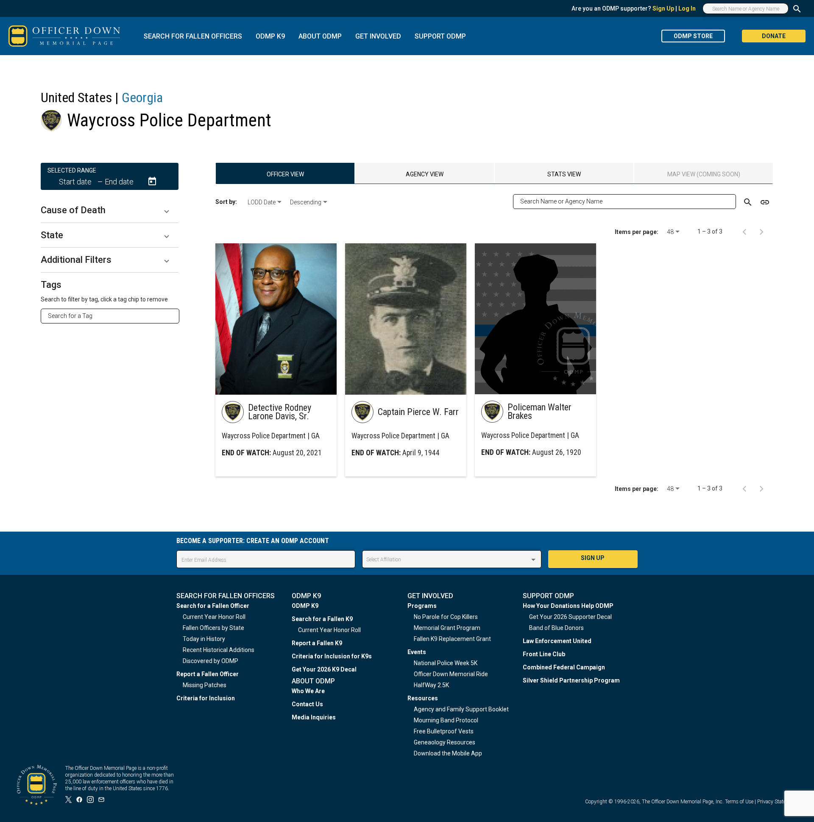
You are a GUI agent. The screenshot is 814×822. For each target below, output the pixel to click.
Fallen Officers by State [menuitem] (213, 627)
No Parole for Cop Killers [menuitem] (446, 616)
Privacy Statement (777, 802)
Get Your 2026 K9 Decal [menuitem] (324, 669)
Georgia (142, 97)
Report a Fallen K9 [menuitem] (317, 643)
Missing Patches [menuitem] (204, 685)
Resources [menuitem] (422, 698)
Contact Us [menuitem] (307, 704)
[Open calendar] (152, 181)
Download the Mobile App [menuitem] (448, 753)
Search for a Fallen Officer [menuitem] (212, 605)
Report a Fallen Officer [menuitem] (207, 674)
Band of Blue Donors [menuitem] (556, 627)
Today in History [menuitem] (204, 638)
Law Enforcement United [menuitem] (557, 641)
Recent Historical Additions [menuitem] (218, 649)
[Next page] (761, 231)
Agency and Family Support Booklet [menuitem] (461, 709)
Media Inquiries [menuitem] (314, 717)
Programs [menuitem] (422, 605)
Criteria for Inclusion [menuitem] (205, 698)
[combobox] (113, 316)
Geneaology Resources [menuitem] (444, 742)
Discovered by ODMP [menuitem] (210, 661)
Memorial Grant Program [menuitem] (447, 627)
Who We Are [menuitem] (308, 691)
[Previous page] (744, 231)
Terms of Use (739, 802)
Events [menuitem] (416, 652)
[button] (109, 210)
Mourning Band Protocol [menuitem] (446, 720)
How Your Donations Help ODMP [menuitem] (568, 605)
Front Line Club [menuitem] (544, 654)
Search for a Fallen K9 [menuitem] (322, 619)
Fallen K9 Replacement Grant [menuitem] (452, 638)
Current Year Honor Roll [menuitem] (214, 616)
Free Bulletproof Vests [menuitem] (444, 731)
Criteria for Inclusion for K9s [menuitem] (332, 656)
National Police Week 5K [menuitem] (445, 663)
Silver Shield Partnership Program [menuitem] (571, 680)
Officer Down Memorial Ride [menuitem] (451, 674)
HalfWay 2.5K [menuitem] (431, 685)
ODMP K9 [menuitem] (305, 605)
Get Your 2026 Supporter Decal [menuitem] (570, 616)
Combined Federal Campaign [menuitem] (564, 667)
